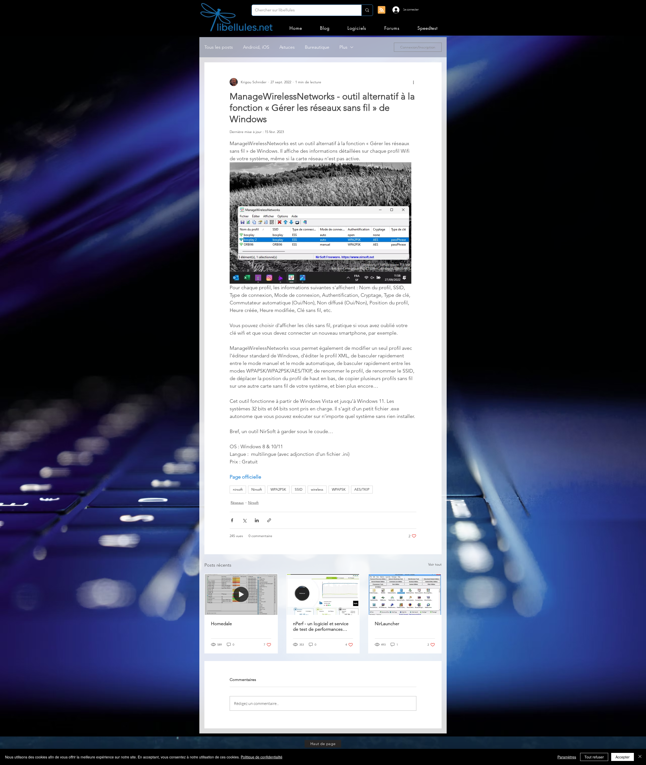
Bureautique (317, 47)
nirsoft (238, 489)
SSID (298, 489)
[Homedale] (241, 594)
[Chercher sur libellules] (367, 10)
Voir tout (435, 564)
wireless (317, 489)
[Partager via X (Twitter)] (244, 520)
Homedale (221, 623)
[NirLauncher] (405, 594)
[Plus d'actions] (413, 82)
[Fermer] (640, 757)
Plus (343, 47)
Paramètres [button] (566, 756)
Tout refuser (594, 756)
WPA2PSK (278, 489)
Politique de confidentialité (261, 756)
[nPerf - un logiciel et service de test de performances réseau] (323, 594)
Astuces (287, 47)
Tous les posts (218, 47)
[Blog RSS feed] (381, 10)
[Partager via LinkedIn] (256, 520)
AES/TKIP (361, 489)
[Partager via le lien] (269, 520)
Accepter (622, 756)
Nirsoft (256, 489)
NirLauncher (387, 623)
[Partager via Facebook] (232, 520)
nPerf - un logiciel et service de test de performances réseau (320, 626)
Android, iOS (256, 47)
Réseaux (237, 502)
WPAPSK (339, 489)
